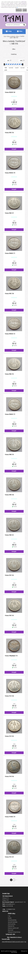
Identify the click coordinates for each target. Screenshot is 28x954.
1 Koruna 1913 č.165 (9, 736)
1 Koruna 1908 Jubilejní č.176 (11, 656)
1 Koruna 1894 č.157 (9, 213)
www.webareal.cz (13, 951)
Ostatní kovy (13, 54)
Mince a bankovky (11, 36)
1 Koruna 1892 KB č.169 (10, 92)
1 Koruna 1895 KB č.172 (10, 334)
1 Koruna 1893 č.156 (9, 132)
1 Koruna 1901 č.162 (9, 575)
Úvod (5, 36)
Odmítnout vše (19, 10)
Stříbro (13, 49)
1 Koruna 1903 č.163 (9, 615)
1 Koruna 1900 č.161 (9, 535)
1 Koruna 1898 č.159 (9, 454)
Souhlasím (24, 10)
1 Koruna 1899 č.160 (9, 495)
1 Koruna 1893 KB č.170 (10, 173)
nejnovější (22, 68)
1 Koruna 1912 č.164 (9, 696)
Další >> (17, 880)
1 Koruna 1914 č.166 (9, 776)
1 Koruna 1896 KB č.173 (10, 414)
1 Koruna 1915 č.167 (9, 857)
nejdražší (17, 68)
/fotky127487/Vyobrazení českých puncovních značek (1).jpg (14, 942)
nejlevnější (11, 68)
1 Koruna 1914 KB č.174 (10, 817)
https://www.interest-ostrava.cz (14, 937)
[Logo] (14, 18)
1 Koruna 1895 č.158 (9, 293)
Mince (17, 36)
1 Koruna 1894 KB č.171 (10, 253)
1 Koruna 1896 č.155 (9, 374)
